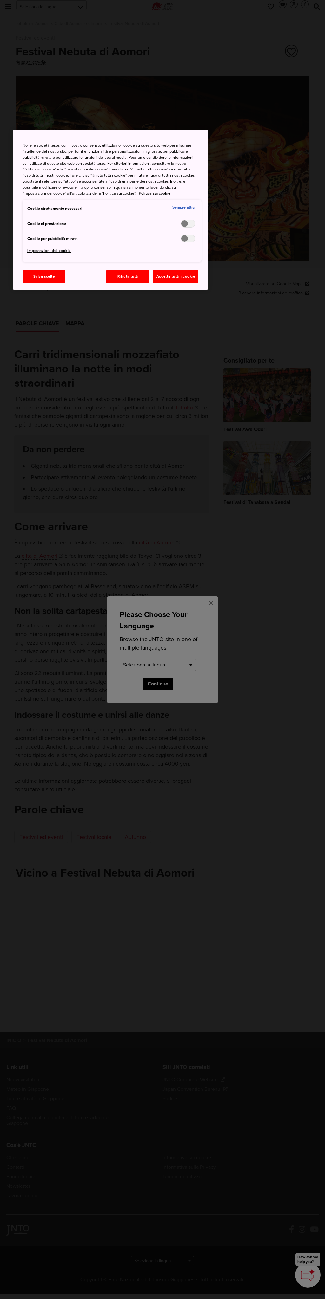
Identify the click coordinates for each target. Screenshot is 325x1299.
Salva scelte (44, 276)
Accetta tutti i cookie (175, 276)
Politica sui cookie (154, 193)
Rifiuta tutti (127, 276)
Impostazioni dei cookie (49, 251)
